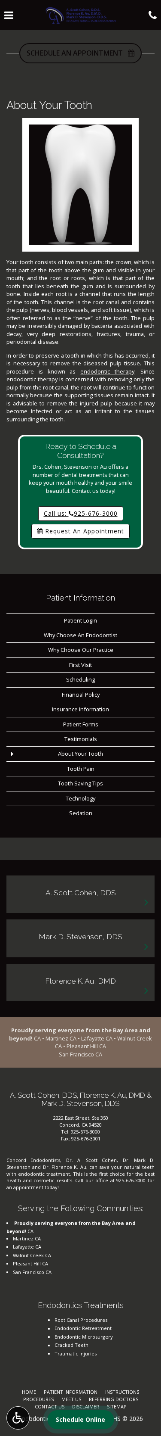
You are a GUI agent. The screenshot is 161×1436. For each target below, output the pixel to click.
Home (29, 1392)
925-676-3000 (85, 1131)
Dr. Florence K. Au (64, 1167)
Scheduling (80, 679)
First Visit (80, 665)
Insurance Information (80, 709)
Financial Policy (81, 694)
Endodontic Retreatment (83, 1328)
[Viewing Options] (18, 1418)
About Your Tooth (80, 753)
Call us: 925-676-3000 (81, 513)
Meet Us (71, 1399)
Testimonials (80, 739)
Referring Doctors (113, 1399)
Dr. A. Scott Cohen (91, 1160)
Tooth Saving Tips (80, 783)
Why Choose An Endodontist (80, 635)
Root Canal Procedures (81, 1320)
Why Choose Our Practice (80, 650)
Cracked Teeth (71, 1345)
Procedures (38, 1399)
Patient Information (80, 597)
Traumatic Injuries (76, 1353)
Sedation (80, 813)
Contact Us (49, 1406)
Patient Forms (80, 724)
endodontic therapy (107, 371)
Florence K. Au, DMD (80, 981)
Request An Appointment (83, 531)
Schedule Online (80, 1419)
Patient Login (80, 620)
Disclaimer (85, 1406)
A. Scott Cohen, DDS (81, 892)
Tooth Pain (80, 769)
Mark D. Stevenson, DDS (80, 936)
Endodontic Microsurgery (84, 1336)
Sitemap (117, 1406)
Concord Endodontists (33, 1160)
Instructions (122, 1392)
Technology (80, 798)
